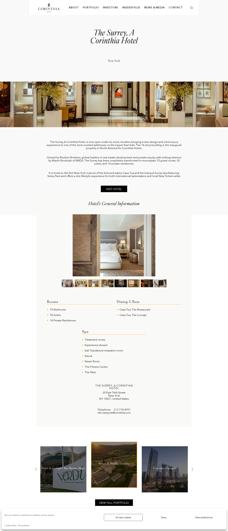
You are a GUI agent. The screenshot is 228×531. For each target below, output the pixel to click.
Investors (110, 7)
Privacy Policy (23, 526)
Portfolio (91, 7)
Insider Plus (131, 7)
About (74, 7)
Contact (176, 7)
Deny (163, 517)
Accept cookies (123, 517)
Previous (36, 469)
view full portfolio (114, 502)
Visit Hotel (114, 189)
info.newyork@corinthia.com (114, 413)
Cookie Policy (10, 526)
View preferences (204, 517)
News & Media (154, 7)
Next (192, 469)
